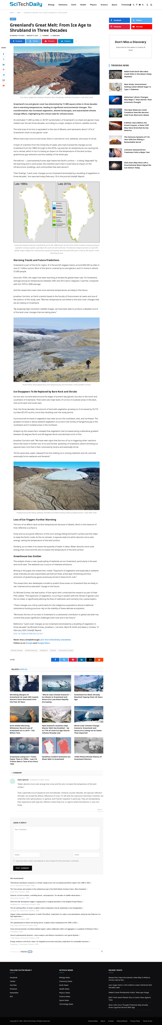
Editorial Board (122, 1021)
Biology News (64, 977)
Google (29, 643)
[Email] (3, 80)
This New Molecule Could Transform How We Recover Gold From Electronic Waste (136, 112)
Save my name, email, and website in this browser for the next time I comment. (47, 861)
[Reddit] (3, 85)
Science (104, 5)
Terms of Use (147, 1021)
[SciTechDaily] (26, 5)
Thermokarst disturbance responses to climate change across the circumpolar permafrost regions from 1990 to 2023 (50, 883)
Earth (73, 5)
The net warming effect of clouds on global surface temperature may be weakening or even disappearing (46, 908)
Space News (64, 1000)
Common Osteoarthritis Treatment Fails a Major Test (137, 151)
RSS (11, 996)
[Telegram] (3, 75)
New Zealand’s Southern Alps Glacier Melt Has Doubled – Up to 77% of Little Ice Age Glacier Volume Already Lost (56, 729)
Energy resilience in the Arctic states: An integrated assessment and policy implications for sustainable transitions (49, 941)
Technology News (66, 1004)
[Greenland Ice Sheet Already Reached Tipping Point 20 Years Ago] (88, 683)
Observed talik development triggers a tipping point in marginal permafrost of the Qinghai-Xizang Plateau (46, 902)
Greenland (43, 650)
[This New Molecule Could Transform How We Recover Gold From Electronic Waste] (115, 112)
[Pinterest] (3, 70)
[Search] (151, 4)
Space (114, 5)
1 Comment (45, 35)
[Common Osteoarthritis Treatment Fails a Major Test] (115, 152)
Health (83, 5)
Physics (93, 5)
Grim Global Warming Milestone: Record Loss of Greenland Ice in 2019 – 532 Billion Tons (22, 729)
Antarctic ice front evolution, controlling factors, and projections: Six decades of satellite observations (45, 895)
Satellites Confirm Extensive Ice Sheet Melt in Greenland (56, 757)
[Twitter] (3, 59)
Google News (43, 643)
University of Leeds (66, 650)
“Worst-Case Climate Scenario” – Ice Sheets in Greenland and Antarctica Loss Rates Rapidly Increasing (56, 698)
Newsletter (14, 993)
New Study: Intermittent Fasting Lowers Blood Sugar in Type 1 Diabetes (137, 87)
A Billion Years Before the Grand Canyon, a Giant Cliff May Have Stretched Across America (136, 126)
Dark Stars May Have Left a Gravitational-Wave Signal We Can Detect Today (137, 165)
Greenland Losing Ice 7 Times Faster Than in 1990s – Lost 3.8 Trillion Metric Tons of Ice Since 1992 (24, 760)
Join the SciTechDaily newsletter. (56, 639)
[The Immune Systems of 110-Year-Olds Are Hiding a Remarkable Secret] (115, 139)
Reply (99, 810)
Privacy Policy (135, 1021)
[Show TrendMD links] (102, 951)
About (103, 1021)
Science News (64, 996)
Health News (64, 989)
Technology (126, 5)
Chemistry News (65, 981)
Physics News (64, 993)
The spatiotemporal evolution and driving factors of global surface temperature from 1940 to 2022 (43, 923)
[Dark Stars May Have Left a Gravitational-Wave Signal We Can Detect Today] (115, 165)
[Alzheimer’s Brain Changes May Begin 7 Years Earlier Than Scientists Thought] (115, 100)
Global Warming (31, 650)
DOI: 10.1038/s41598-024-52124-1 (28, 633)
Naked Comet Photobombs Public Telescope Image (129, 992)
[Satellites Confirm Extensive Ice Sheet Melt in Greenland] (56, 745)
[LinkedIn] (3, 64)
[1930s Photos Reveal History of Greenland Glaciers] (88, 745)
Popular (53, 650)
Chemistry (62, 5)
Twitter (12, 981)
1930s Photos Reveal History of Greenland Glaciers (88, 757)
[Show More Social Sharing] (76, 41)
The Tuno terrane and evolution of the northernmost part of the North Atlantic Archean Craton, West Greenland (48, 889)
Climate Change (16, 650)
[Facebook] (3, 54)
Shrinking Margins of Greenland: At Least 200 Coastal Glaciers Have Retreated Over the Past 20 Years (24, 698)
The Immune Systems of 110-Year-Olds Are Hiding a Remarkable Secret (137, 139)
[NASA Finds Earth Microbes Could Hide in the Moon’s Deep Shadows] (115, 74)
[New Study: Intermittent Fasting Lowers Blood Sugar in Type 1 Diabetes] (115, 87)
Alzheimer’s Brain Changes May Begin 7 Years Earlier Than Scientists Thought (138, 99)
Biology (51, 5)
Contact (111, 1021)
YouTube (13, 985)
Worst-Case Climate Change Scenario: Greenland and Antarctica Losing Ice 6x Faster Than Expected (88, 729)
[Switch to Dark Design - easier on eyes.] (147, 5)
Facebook (13, 977)
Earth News (63, 985)
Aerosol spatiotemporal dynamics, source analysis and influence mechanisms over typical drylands (44, 935)
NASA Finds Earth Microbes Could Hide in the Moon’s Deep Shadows (138, 74)
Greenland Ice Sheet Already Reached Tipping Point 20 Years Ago (88, 697)
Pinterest (13, 989)
